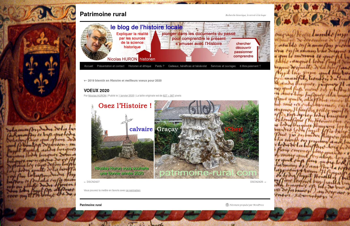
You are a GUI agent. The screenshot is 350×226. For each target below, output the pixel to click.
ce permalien (133, 190)
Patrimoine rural (103, 13)
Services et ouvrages (223, 66)
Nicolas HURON (97, 95)
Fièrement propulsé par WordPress (247, 204)
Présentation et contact (110, 66)
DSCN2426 (256, 181)
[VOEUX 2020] (175, 139)
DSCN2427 (93, 181)
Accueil (88, 66)
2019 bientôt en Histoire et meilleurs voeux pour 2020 (123, 80)
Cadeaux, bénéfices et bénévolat (187, 66)
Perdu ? (159, 66)
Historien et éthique (139, 66)
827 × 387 (168, 95)
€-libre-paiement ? (250, 66)
